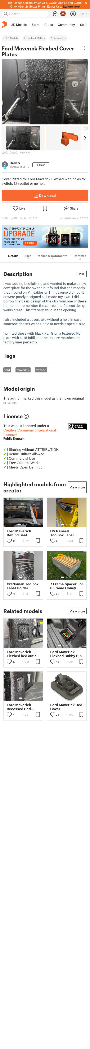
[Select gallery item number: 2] (23, 524)
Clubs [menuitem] (48, 24)
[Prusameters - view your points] (63, 13)
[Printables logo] (4, 24)
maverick (23, 370)
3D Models (12, 38)
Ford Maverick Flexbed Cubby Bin (66, 654)
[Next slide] (84, 138)
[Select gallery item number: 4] (70, 645)
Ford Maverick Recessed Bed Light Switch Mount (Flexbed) (23, 707)
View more (77, 487)
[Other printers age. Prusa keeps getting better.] (45, 236)
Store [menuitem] (35, 24)
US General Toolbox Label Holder (62, 533)
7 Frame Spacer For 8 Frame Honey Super (66, 586)
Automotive (59, 38)
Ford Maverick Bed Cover (66, 707)
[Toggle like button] (9, 540)
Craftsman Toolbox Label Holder (23, 586)
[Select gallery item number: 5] (73, 645)
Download (47, 195)
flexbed (41, 370)
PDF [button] (82, 274)
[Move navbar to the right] (86, 24)
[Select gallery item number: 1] (19, 524)
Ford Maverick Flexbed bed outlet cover (22, 654)
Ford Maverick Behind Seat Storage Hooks (19, 533)
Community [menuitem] (66, 24)
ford (7, 370)
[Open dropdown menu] (84, 47)
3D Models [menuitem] (19, 24)
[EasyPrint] (55, 13)
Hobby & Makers (36, 38)
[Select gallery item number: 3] (26, 524)
